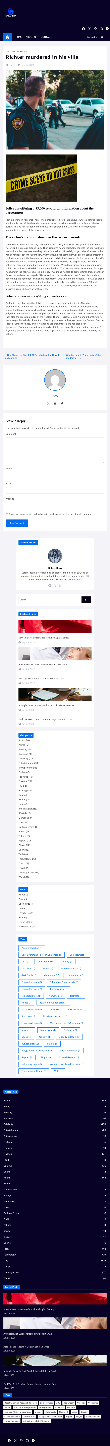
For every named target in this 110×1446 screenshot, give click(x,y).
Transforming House (33, 1071)
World (21, 877)
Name (9, 468)
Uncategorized (26, 872)
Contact (22, 899)
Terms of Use (25, 922)
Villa (58, 1071)
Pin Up (21, 831)
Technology (24, 859)
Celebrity (11, 51)
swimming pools (31, 1064)
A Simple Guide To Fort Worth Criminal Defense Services (46, 705)
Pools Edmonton (70, 1050)
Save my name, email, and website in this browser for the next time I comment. (50, 514)
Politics (22, 836)
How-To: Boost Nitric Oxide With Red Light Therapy (43, 637)
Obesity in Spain (69, 1037)
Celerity (66, 961)
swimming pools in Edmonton (67, 1064)
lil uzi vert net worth (55, 1016)
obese (26, 1037)
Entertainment (26, 763)
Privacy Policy (26, 913)
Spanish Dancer (69, 1057)
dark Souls (28, 975)
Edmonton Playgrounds (64, 982)
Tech (21, 854)
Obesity (45, 1037)
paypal (52, 1043)
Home (7, 37)
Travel (21, 868)
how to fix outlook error (53, 1002)
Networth (70, 1030)
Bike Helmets (78, 954)
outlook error (30, 1043)
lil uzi (54, 1009)
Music (21, 822)
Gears (21, 795)
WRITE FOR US (26, 926)
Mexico (26, 1030)
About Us (23, 894)
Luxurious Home (31, 1023)
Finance (22, 781)
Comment (11, 434)
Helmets (76, 995)
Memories (23, 817)
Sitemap (23, 917)
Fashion (22, 772)
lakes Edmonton (31, 1009)
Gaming (22, 790)
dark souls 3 (52, 975)
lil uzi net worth (76, 1009)
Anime (21, 745)
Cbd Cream (45, 961)
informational (25, 808)
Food (21, 786)
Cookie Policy (25, 903)
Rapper (22, 840)
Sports (22, 849)
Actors (21, 740)
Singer (21, 845)
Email (9, 483)
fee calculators (31, 995)
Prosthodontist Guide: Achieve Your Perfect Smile (42, 664)
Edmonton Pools (31, 989)
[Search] (86, 599)
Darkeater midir (71, 968)
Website (10, 498)
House (26, 1002)
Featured (22, 51)
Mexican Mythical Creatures (66, 1023)
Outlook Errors (26, 827)
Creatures (28, 968)
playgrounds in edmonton (36, 1050)
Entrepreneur (25, 767)
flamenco (55, 995)
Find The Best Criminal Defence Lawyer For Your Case (45, 719)
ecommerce (76, 975)
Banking (22, 749)
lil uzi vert (28, 1016)
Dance (48, 968)
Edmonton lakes (31, 982)
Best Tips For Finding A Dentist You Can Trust (41, 678)
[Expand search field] (102, 37)
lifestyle (22, 813)
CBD (25, 961)
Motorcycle (48, 1030)
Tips (20, 863)
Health (21, 799)
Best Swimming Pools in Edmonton (41, 954)
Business (23, 754)
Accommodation (31, 948)
